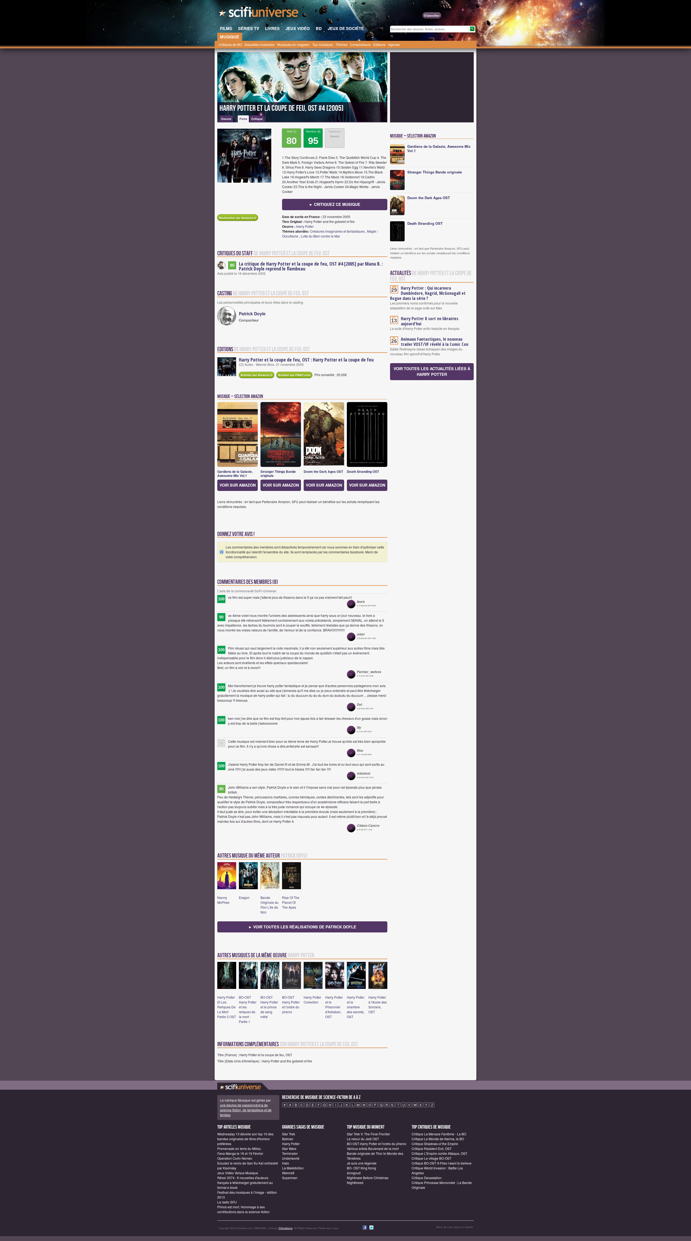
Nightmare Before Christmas (367, 1177)
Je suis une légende (362, 1163)
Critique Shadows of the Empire (435, 1143)
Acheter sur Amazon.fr (257, 375)
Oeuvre (226, 119)
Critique (257, 118)
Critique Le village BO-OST (431, 1158)
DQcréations (286, 1228)
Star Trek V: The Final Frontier (368, 1134)
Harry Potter (305, 226)
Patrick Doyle (252, 313)
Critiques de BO (230, 44)
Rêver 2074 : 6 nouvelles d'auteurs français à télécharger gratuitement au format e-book (245, 1182)
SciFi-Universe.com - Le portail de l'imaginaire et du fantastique (259, 13)
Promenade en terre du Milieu (239, 1148)
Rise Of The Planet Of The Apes (290, 902)
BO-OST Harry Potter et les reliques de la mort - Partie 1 (247, 1009)
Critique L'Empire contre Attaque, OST (439, 1153)
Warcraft (288, 1172)
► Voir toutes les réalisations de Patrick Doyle (302, 926)
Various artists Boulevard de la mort (373, 1148)
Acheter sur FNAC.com (294, 375)
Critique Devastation (427, 1177)
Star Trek (288, 1134)
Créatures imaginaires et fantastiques (337, 231)
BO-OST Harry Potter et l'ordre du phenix (291, 1004)
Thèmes (341, 44)
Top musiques (322, 44)
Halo (285, 1163)
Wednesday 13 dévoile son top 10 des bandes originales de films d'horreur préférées (245, 1139)
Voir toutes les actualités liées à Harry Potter (432, 371)
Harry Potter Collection (312, 999)
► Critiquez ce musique (334, 204)
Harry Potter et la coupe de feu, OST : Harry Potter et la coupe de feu (306, 359)
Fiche (243, 119)
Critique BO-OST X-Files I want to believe (442, 1163)
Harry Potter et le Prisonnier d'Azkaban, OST (334, 1007)
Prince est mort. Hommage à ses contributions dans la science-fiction (243, 1209)
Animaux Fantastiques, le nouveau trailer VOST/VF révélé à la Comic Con (434, 341)
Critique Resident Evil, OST (432, 1148)
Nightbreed (355, 1182)
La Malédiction (293, 1168)
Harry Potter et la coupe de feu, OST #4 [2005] (281, 108)
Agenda (394, 44)
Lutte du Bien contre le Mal (320, 236)
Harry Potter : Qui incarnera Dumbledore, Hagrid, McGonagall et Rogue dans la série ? (428, 293)
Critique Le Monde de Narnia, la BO (438, 1138)
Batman (287, 1138)
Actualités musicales (260, 44)
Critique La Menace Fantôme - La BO (439, 1134)
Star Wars (289, 1148)
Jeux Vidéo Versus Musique (237, 1172)
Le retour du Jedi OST (363, 1138)
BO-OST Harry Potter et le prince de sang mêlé (269, 1007)
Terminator (290, 1153)
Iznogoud (354, 1172)
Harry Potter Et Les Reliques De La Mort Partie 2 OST (226, 1007)
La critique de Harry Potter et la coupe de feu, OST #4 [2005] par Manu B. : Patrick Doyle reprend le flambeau (311, 266)
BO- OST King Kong (361, 1168)
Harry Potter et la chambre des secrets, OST (355, 1007)
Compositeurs (360, 44)
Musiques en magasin (293, 44)
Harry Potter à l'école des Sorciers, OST (377, 1004)
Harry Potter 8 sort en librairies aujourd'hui (429, 321)
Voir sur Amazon (237, 485)
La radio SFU (227, 1202)
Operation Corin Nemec (234, 1158)
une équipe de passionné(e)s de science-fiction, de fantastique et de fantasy (246, 1110)
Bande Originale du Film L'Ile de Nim (269, 904)
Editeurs (379, 44)
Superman (289, 1177)
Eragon (244, 897)
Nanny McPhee (223, 900)
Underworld (290, 1158)
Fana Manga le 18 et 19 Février (240, 1153)
